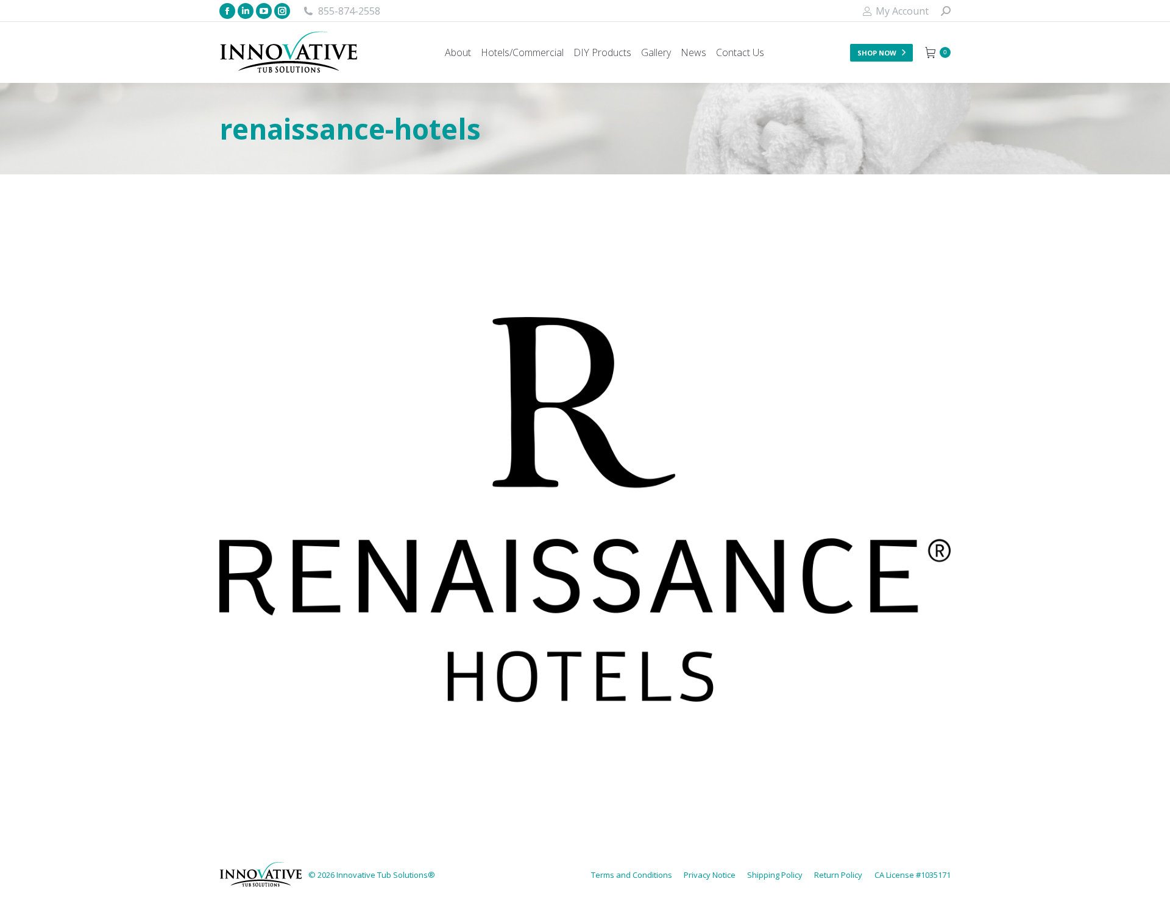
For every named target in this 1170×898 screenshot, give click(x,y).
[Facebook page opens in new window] (227, 11)
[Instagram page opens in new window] (282, 11)
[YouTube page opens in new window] (264, 11)
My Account (902, 11)
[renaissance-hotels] (585, 509)
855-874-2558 (349, 11)
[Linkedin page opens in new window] (246, 11)
